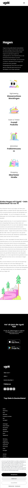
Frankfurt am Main (7, 416)
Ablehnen (14, 478)
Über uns (6, 373)
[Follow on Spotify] (8, 389)
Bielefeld (5, 429)
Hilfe (5, 376)
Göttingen (5, 424)
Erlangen (5, 450)
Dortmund (5, 446)
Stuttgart (5, 420)
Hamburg (5, 410)
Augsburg (5, 441)
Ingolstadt (5, 444)
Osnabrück (5, 431)
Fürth (4, 448)
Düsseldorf (5, 427)
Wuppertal (5, 435)
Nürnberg (5, 439)
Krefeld (4, 456)
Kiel (3, 418)
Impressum (17, 486)
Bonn (4, 433)
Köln (4, 412)
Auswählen (14, 483)
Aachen (5, 454)
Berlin (4, 408)
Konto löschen (8, 380)
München (5, 414)
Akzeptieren (14, 474)
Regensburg (6, 442)
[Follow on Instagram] (5, 389)
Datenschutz (11, 486)
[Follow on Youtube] (14, 389)
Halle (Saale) (6, 425)
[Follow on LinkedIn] (11, 389)
